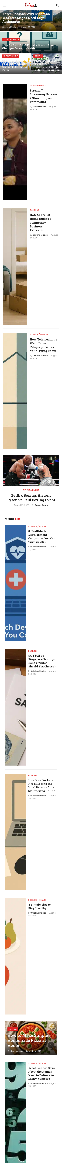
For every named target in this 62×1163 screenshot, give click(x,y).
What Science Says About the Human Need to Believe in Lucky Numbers (41, 1073)
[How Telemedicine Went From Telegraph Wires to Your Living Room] (15, 391)
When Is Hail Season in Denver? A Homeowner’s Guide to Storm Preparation (46, 65)
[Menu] (5, 5)
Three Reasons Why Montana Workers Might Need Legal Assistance (26, 18)
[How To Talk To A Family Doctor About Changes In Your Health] (31, 42)
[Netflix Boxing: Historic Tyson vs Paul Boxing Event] (31, 470)
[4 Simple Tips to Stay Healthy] (15, 956)
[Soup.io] (31, 5)
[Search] (57, 5)
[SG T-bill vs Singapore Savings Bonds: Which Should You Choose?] (15, 707)
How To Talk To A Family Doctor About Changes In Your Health (28, 46)
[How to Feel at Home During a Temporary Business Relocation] (15, 266)
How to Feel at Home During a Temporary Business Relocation (41, 222)
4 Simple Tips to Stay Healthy (39, 906)
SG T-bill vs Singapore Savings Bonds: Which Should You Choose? (42, 661)
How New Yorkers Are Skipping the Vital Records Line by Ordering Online (41, 785)
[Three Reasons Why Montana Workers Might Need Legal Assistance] (31, 20)
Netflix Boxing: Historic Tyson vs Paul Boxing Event (31, 497)
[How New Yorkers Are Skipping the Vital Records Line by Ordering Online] (15, 832)
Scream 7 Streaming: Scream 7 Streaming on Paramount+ (43, 96)
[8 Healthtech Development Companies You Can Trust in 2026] (15, 583)
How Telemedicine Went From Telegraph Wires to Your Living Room (43, 345)
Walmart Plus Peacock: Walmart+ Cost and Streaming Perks (14, 65)
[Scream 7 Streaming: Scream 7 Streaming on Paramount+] (15, 142)
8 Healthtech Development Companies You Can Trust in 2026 (41, 536)
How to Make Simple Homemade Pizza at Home (27, 1040)
